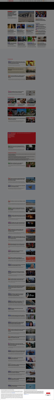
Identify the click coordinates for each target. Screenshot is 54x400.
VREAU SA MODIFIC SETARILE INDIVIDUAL (48, 395)
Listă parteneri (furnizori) (26, 394)
